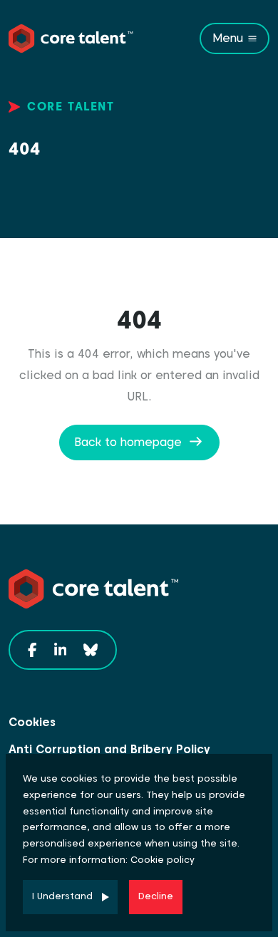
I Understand (62, 896)
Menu (227, 38)
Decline (155, 896)
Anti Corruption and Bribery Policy (109, 749)
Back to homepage (128, 442)
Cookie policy (162, 859)
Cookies (32, 722)
